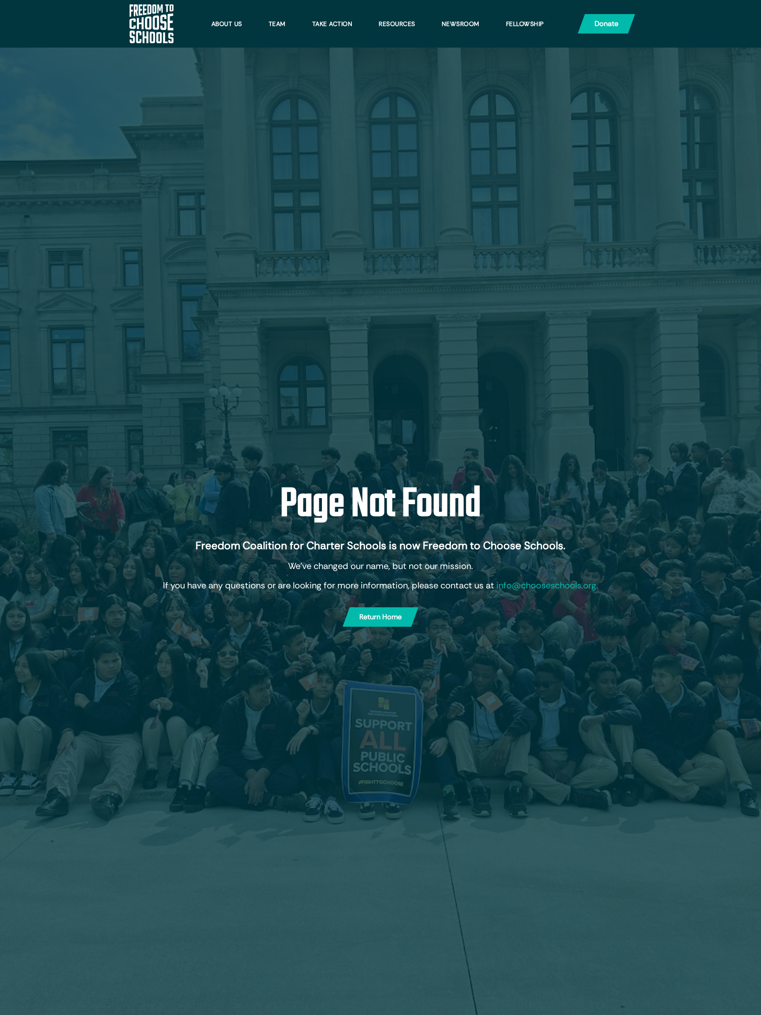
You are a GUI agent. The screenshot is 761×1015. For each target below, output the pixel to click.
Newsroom (461, 24)
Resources (397, 24)
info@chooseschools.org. (547, 585)
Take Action (332, 24)
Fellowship (525, 24)
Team (277, 24)
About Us (226, 24)
